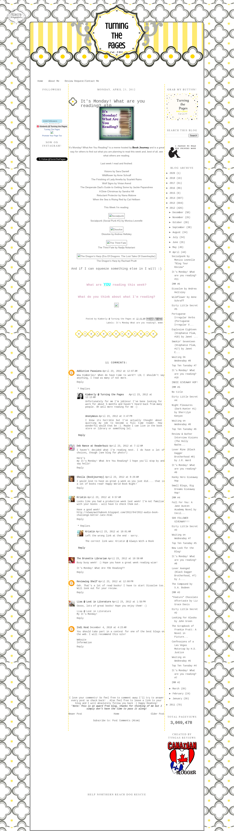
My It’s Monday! (87, 614)
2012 (173, 208)
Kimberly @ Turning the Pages (104, 394)
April (177, 252)
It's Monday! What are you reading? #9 (184, 469)
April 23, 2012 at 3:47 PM (115, 416)
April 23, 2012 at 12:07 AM (119, 371)
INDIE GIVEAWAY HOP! (185, 382)
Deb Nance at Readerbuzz (92, 445)
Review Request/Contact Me (82, 81)
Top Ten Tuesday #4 (184, 665)
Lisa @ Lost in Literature (94, 601)
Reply (80, 382)
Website (81, 639)
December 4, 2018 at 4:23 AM (108, 627)
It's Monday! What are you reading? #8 (184, 560)
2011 (173, 704)
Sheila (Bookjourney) (90, 477)
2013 (173, 203)
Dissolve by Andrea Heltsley (117, 234)
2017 (173, 183)
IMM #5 (176, 387)
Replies (85, 388)
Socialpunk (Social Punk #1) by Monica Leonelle (116, 220)
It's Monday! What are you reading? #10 (184, 374)
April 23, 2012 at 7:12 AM (126, 445)
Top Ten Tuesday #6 (184, 429)
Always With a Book (141, 541)
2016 (173, 188)
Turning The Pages (116, 35)
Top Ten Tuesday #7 (184, 365)
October (178, 222)
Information (84, 642)
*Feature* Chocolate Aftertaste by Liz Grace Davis (185, 601)
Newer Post (75, 714)
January (178, 698)
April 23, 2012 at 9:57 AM (104, 497)
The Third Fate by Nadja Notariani (116, 247)
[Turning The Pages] (52, 133)
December (179, 212)
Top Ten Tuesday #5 (184, 543)
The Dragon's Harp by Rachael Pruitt (117, 260)
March (177, 688)
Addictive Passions (89, 371)
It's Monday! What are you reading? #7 (184, 674)
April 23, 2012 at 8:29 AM (122, 477)
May (175, 247)
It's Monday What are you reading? (136, 323)
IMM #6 (176, 284)
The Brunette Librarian (92, 558)
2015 (173, 193)
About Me (53, 81)
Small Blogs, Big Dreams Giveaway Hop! (183, 489)
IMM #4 (176, 497)
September (179, 227)
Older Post (157, 714)
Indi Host (83, 627)
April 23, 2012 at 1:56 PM (129, 601)
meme (160, 323)
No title (177, 392)
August (177, 232)
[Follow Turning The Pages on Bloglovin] (52, 123)
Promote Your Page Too (52, 136)
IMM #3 (176, 592)
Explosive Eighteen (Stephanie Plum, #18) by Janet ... (185, 333)
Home (40, 81)
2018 (173, 178)
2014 (173, 198)
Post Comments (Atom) (126, 720)
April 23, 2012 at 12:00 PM (115, 581)
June (176, 242)
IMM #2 (176, 682)
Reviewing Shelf (87, 581)
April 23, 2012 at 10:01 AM (113, 531)
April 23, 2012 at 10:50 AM (125, 558)
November (179, 217)
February (179, 693)
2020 (173, 173)
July (176, 237)
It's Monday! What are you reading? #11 (184, 276)
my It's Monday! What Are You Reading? (102, 461)
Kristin (81, 497)
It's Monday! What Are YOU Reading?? (101, 568)
